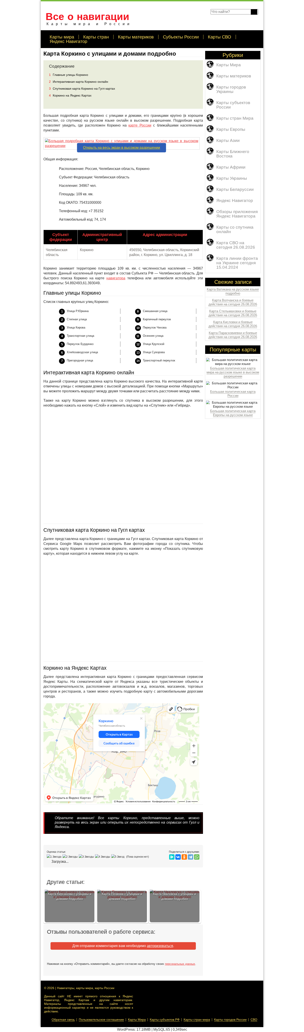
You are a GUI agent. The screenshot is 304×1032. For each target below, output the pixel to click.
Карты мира (62, 36)
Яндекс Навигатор (68, 41)
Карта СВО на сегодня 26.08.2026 (235, 245)
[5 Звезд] (118, 856)
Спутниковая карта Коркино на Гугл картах (82, 88)
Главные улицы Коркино (68, 75)
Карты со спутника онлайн (234, 229)
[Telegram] (190, 857)
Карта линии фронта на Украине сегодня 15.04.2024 (237, 263)
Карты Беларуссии (235, 189)
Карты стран (96, 36)
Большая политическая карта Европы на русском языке (232, 413)
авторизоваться (160, 946)
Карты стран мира (197, 1019)
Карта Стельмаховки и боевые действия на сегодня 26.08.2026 (233, 313)
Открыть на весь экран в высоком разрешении (121, 147)
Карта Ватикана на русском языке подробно (233, 291)
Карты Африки (230, 167)
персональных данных (180, 963)
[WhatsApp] (196, 857)
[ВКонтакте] (178, 857)
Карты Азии (228, 140)
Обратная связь (63, 1019)
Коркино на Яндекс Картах (70, 95)
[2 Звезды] (71, 856)
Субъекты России (181, 36)
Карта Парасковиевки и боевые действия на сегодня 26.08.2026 (233, 335)
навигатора (115, 278)
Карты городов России (230, 1019)
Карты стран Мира (234, 118)
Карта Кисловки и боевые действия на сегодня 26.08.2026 (233, 324)
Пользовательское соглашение (101, 1019)
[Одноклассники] (184, 857)
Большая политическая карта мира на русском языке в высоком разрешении (233, 372)
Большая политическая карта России (232, 393)
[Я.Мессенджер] (171, 857)
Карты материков (136, 36)
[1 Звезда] (55, 856)
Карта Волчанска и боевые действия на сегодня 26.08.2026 (233, 302)
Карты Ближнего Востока (232, 153)
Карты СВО (219, 36)
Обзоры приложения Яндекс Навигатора (237, 213)
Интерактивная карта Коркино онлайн (78, 81)
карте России (139, 125)
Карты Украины (231, 178)
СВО (254, 1019)
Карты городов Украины (231, 89)
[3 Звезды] (87, 856)
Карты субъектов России (233, 104)
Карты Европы (230, 129)
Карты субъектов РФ (165, 1019)
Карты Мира (228, 64)
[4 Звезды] (103, 856)
